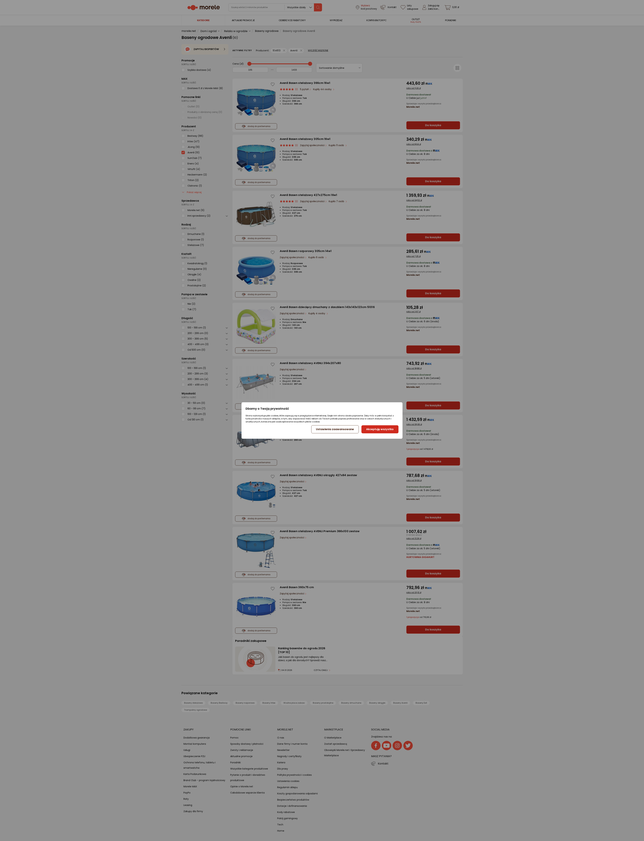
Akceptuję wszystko (380, 429)
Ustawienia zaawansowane (335, 429)
